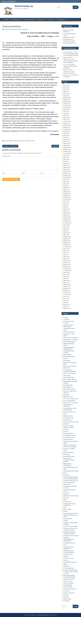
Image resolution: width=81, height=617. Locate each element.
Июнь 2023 (66, 159)
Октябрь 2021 (67, 197)
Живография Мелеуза (69, 389)
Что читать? (51, 19)
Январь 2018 (66, 286)
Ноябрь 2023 (66, 149)
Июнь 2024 (66, 135)
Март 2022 (66, 189)
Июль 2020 (66, 227)
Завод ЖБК (66, 394)
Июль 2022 (66, 181)
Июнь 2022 (66, 183)
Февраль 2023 (67, 167)
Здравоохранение (68, 396)
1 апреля (65, 317)
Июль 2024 (66, 133)
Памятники (66, 494)
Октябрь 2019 (67, 244)
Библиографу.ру (24, 6)
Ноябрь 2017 (66, 290)
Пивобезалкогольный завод (70, 496)
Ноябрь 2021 (66, 195)
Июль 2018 (66, 274)
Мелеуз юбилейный (68, 452)
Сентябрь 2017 (67, 294)
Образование (67, 484)
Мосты (65, 473)
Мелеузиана (40, 19)
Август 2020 (66, 225)
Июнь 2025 (66, 113)
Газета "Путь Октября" (69, 373)
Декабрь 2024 (67, 125)
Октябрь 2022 (67, 175)
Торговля (65, 560)
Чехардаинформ (67, 585)
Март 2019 (66, 258)
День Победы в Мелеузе (69, 379)
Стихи (64, 545)
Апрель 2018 (66, 280)
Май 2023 (65, 161)
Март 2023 (66, 165)
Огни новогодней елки (69, 43)
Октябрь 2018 (67, 268)
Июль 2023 (66, 157)
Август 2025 (66, 109)
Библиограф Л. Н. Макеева (70, 339)
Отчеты (65, 492)
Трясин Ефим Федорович (70, 562)
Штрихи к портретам (69, 593)
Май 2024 (65, 137)
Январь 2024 (66, 145)
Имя (4, 173)
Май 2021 (65, 207)
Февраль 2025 (67, 121)
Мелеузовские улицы (69, 456)
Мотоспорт (66, 475)
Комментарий (6, 156)
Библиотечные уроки (69, 356)
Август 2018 (66, 272)
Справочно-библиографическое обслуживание (68, 539)
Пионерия (66, 497)
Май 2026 (65, 92)
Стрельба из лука (68, 554)
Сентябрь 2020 (67, 223)
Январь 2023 (66, 169)
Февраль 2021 (67, 213)
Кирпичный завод (68, 416)
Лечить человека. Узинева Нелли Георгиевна (70, 66)
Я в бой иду (66, 601)
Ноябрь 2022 (66, 173)
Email (23, 173)
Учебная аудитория (28, 19)
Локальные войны (68, 439)
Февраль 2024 (67, 143)
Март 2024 (66, 141)
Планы (65, 499)
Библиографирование (69, 341)
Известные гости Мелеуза (70, 402)
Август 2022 (66, 179)
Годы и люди (66, 375)
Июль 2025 (66, 111)
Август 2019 (66, 248)
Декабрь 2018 (67, 264)
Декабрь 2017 (67, 288)
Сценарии (65, 556)
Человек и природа (68, 583)
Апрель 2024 (66, 139)
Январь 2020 (66, 238)
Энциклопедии (67, 599)
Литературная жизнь (69, 437)
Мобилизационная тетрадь (70, 471)
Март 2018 (66, 282)
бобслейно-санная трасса (18, 140)
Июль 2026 (66, 88)
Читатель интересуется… (70, 589)
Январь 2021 (66, 215)
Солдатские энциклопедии (70, 526)
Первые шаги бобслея (10, 146)
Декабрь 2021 (67, 193)
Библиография (16, 19)
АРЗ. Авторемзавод (68, 332)
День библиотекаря (68, 377)
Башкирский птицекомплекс (70, 337)
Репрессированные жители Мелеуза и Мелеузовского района (70, 515)
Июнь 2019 (66, 252)
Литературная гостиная (69, 435)
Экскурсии (66, 595)
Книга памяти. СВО (68, 418)
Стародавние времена (69, 543)
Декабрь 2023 (67, 147)
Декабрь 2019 (67, 240)
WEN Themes (53, 615)
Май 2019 (65, 254)
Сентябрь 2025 (67, 107)
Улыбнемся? (66, 566)
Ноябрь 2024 (66, 127)
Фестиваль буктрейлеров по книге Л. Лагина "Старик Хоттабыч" (70, 571)
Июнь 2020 (66, 229)
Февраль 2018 (67, 284)
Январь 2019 (66, 262)
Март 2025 (66, 119)
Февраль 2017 (67, 308)
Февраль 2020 (67, 236)
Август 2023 (66, 155)
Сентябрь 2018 (67, 270)
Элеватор (66, 597)
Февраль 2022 (67, 191)
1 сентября (66, 319)
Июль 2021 (66, 203)
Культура (65, 431)
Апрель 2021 (66, 209)
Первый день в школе (69, 37)
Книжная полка (67, 420)
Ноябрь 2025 (66, 103)
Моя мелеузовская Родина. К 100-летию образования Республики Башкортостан (70, 478)
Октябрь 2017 (67, 292)
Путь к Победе (67, 509)
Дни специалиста (67, 387)
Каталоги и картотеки (69, 412)
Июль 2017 (66, 298)
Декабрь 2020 (67, 217)
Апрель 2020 (66, 233)
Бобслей (6, 140)
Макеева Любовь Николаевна (20, 29)
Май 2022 (65, 185)
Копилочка (61, 19)
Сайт (42, 173)
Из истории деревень (69, 400)
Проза (65, 507)
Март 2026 (66, 96)
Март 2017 (66, 306)
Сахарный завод (67, 518)
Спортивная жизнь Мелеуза (70, 535)
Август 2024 (66, 131)
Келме (65, 414)
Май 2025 (65, 115)
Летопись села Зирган (69, 73)
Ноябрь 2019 (66, 242)
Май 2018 (65, 278)
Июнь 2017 (66, 300)
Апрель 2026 (66, 94)
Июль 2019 (66, 250)
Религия (65, 511)
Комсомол (66, 424)
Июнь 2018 (66, 276)
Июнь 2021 (66, 205)
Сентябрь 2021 (67, 199)
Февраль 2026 (67, 97)
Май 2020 (65, 231)
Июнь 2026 (66, 90)
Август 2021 (66, 201)
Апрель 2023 (66, 163)
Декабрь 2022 (67, 171)
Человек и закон (67, 581)
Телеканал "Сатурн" (68, 558)
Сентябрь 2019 (67, 246)
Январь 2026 (66, 99)
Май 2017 (65, 302)
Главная (6, 19)
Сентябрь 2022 (67, 177)
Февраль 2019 (67, 260)
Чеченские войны (68, 587)
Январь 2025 (66, 123)
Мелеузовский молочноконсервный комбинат (69, 460)
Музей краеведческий (69, 482)
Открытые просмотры (69, 490)
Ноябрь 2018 (66, 266)
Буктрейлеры (66, 360)
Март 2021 (66, 211)
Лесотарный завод (68, 433)
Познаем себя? (67, 501)
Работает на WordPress (30, 615)
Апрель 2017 (66, 304)
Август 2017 (66, 296)
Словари (65, 520)
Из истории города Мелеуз (70, 398)
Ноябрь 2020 (66, 219)
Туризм (65, 564)
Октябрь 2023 (67, 151)
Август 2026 (66, 86)
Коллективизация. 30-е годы (71, 422)
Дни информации (67, 385)
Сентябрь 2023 (67, 153)
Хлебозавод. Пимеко (68, 579)
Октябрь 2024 (67, 129)
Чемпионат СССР (29, 140)
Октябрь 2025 (67, 105)
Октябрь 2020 (67, 221)
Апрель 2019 (66, 256)
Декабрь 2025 (67, 101)
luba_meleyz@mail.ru (10, 1)
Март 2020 (66, 235)
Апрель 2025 (66, 117)
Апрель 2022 (66, 187)
